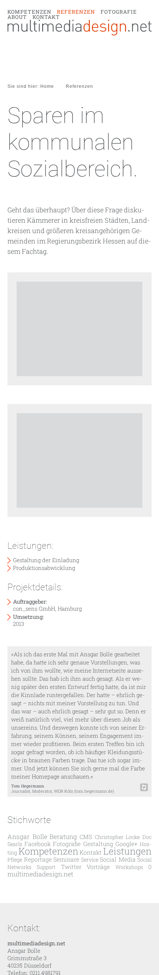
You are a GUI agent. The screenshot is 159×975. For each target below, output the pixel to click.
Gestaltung (98, 844)
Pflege (14, 859)
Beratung (63, 836)
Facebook (37, 844)
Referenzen (76, 49)
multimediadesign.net (40, 874)
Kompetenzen (29, 49)
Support (46, 866)
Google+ (126, 844)
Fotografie (119, 49)
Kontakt (46, 54)
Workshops (129, 866)
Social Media (118, 859)
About (17, 54)
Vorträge (98, 866)
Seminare (66, 859)
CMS (86, 836)
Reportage (38, 859)
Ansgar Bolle (27, 836)
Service (89, 859)
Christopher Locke (117, 836)
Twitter (71, 866)
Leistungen (127, 851)
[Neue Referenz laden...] (144, 787)
